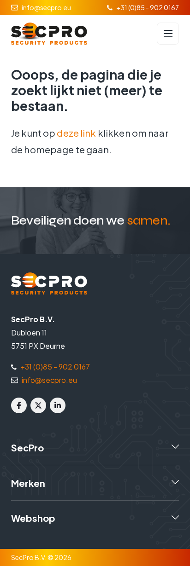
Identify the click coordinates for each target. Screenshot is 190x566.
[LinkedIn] (57, 405)
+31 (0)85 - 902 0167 (147, 7)
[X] (38, 405)
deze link (76, 133)
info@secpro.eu (46, 7)
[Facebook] (19, 405)
